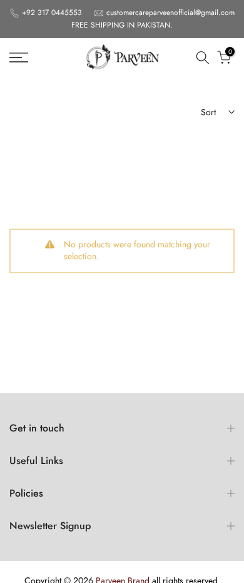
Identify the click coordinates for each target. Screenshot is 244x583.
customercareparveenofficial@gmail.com (170, 12)
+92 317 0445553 (53, 12)
